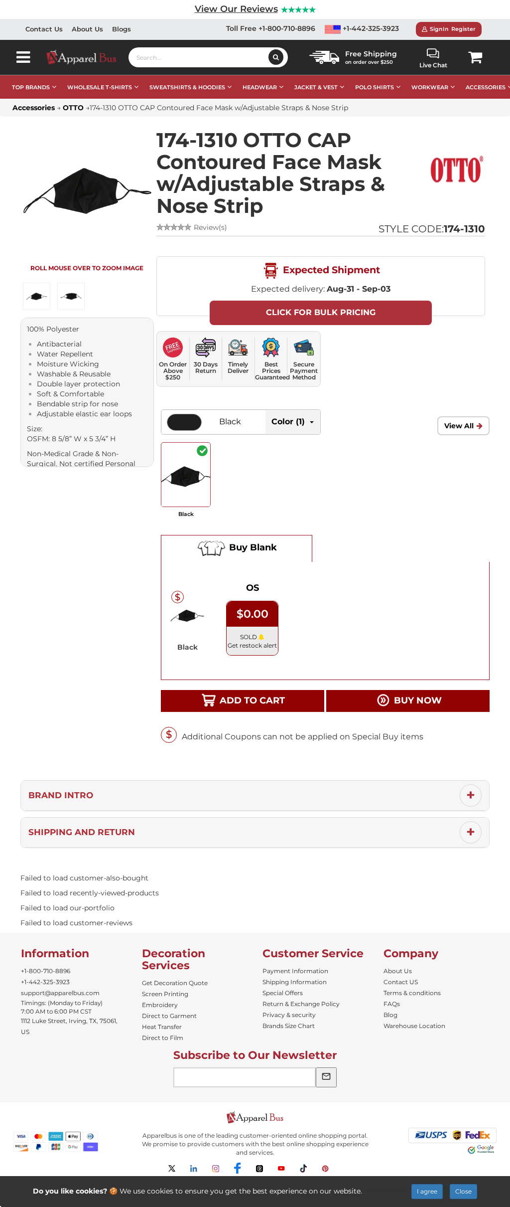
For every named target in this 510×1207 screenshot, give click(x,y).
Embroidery (160, 1005)
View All (459, 425)
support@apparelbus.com (60, 993)
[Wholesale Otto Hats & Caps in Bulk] (457, 169)
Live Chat (433, 65)
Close (463, 1191)
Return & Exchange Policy (301, 1004)
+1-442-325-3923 (370, 28)
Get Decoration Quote (175, 983)
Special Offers (282, 993)
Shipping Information (294, 982)
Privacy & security (289, 1015)
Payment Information (295, 971)
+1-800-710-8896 (45, 971)
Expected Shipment (330, 270)
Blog (390, 1015)
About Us (87, 29)
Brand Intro (60, 795)
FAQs (391, 1004)
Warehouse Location (414, 1026)
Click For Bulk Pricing (321, 312)
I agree (427, 1191)
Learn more (384, 1191)
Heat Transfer (162, 1027)
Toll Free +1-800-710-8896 (270, 28)
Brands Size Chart (288, 1026)
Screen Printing (165, 994)
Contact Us (44, 29)
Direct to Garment (169, 1016)
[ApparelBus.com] (86, 57)
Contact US (400, 982)
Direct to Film (162, 1037)
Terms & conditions (412, 993)
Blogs (121, 29)
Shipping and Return (81, 832)
